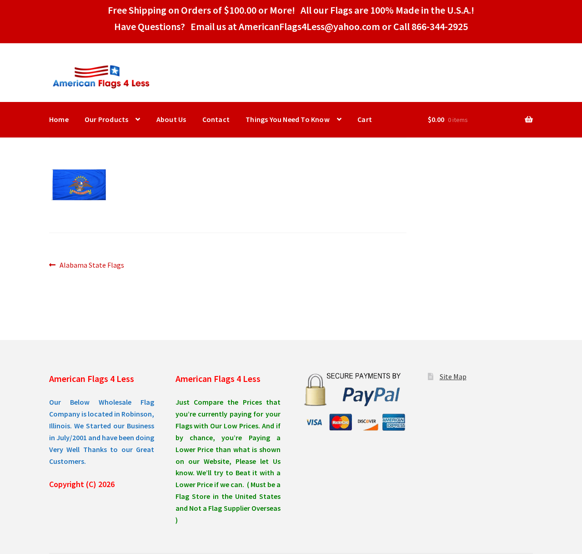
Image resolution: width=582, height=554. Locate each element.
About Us (171, 119)
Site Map (453, 376)
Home (59, 119)
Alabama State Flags (91, 265)
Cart (364, 119)
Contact (216, 119)
